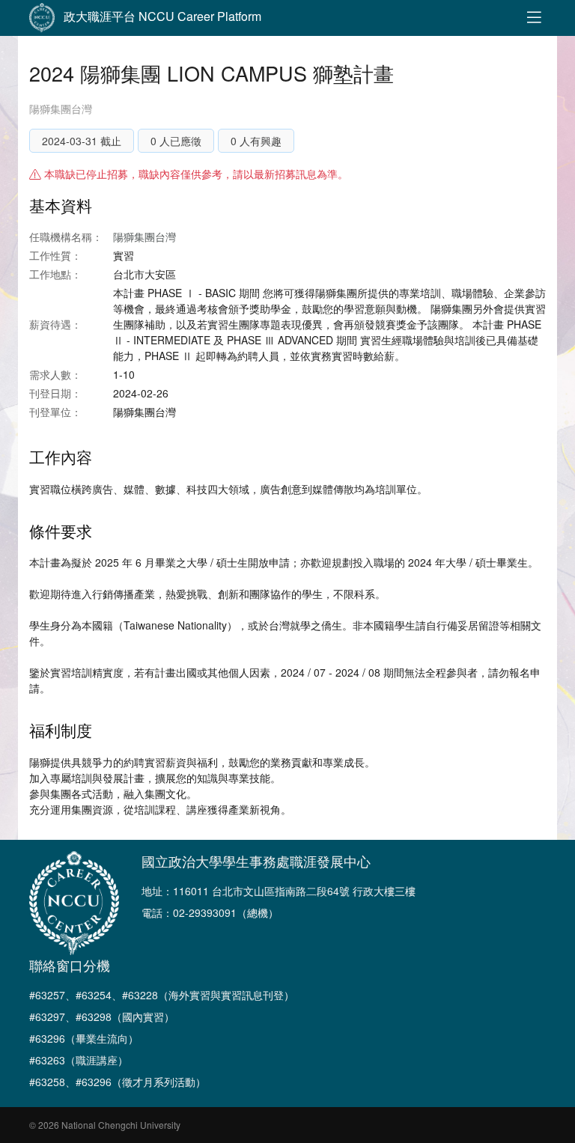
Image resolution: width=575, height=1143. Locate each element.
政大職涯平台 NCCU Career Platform (162, 16)
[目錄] (534, 18)
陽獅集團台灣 (60, 108)
